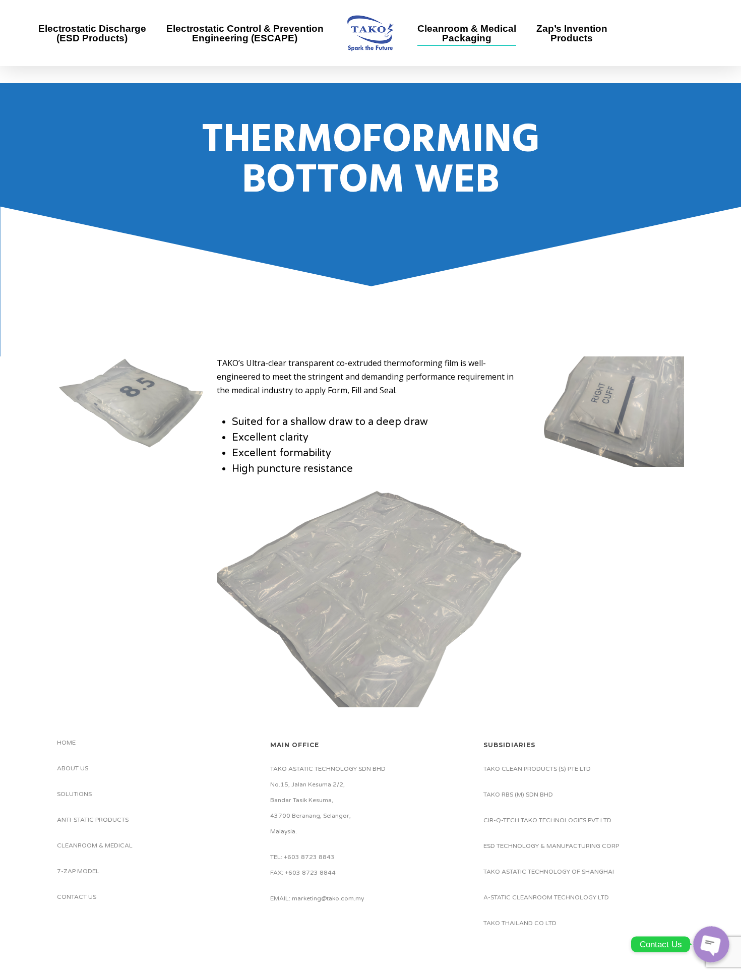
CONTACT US (76, 896)
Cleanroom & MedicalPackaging (466, 33)
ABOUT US (72, 768)
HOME (66, 742)
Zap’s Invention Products (571, 33)
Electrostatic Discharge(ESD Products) (92, 33)
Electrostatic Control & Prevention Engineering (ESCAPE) (245, 33)
